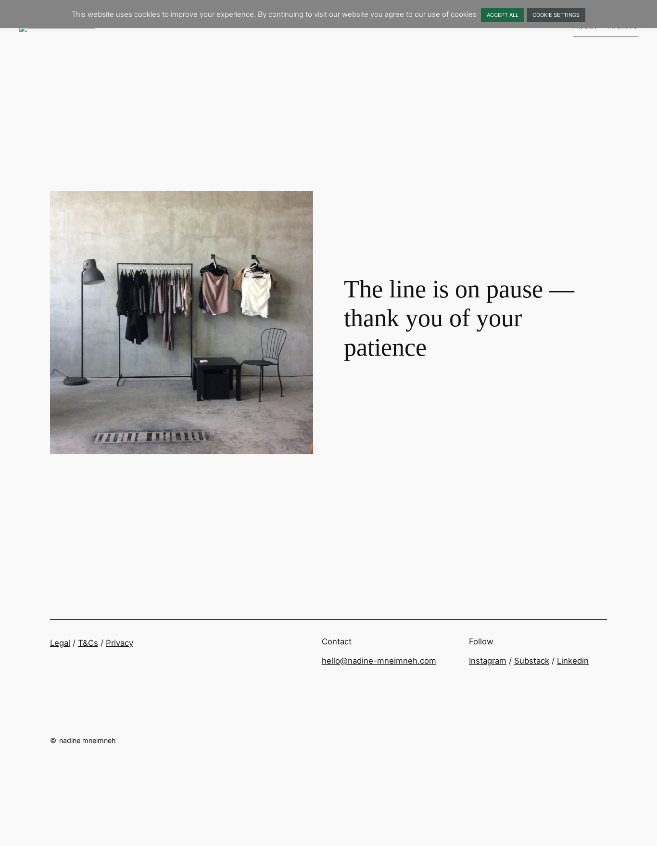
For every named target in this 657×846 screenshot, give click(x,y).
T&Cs (88, 643)
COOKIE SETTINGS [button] (556, 15)
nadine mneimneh (87, 740)
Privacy (119, 643)
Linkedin (573, 661)
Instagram (487, 661)
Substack (531, 661)
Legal (60, 643)
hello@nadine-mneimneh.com (379, 661)
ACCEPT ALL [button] (502, 15)
